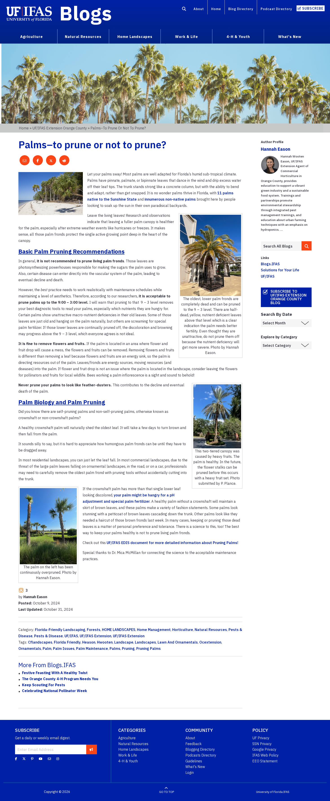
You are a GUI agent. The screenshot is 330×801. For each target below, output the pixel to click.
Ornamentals (29, 648)
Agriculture (127, 738)
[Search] (184, 9)
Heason (88, 642)
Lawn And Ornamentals (178, 642)
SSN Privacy (262, 743)
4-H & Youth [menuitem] (238, 36)
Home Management (154, 629)
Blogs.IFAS (270, 264)
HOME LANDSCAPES (118, 629)
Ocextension (210, 642)
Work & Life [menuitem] (186, 36)
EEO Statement (264, 761)
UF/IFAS (71, 636)
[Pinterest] (32, 759)
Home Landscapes (133, 749)
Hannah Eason (275, 149)
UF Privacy (260, 738)
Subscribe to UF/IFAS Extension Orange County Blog (289, 297)
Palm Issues (64, 648)
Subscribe (312, 8)
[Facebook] (16, 759)
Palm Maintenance (92, 648)
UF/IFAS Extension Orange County (59, 128)
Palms (115, 648)
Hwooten (105, 642)
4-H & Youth (128, 761)
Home (216, 9)
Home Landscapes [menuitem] (134, 36)
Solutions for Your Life (280, 270)
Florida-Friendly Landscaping (60, 629)
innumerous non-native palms (170, 199)
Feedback (193, 743)
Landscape (123, 642)
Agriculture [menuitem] (31, 36)
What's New (195, 766)
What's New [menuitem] (289, 36)
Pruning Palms (148, 648)
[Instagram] (57, 759)
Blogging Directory (200, 749)
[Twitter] (24, 759)
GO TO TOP (166, 792)
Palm (47, 648)
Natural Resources (211, 629)
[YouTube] (40, 759)
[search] (306, 245)
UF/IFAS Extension (95, 636)
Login (189, 772)
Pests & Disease (48, 636)
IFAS (286, 792)
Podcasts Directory (200, 755)
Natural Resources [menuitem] (83, 36)
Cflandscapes (40, 642)
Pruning (128, 648)
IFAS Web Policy (265, 755)
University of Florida (269, 792)
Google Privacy (264, 749)
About (199, 9)
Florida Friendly (67, 642)
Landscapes (145, 642)
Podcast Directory (276, 9)
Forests (93, 629)
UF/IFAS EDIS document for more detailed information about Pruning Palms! (172, 542)
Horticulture (182, 629)
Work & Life (127, 755)
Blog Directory (240, 9)
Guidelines (193, 761)
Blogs (85, 13)
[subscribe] (91, 749)
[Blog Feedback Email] (49, 759)
